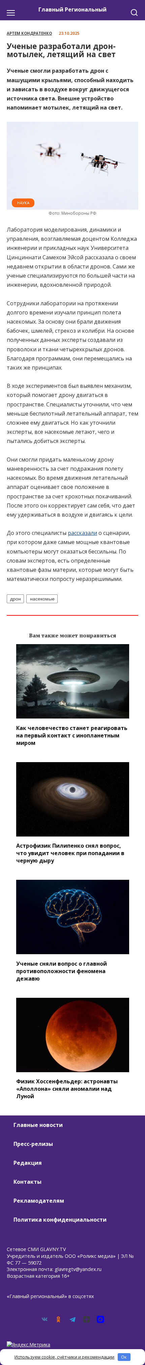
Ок (124, 1357)
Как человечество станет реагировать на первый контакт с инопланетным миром (71, 735)
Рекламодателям (38, 1200)
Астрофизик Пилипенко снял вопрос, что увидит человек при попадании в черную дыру (70, 853)
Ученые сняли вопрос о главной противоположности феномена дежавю (61, 971)
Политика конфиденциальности (60, 1219)
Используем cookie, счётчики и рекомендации (64, 1357)
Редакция (27, 1163)
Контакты (27, 1181)
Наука (23, 202)
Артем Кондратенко (29, 33)
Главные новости (38, 1125)
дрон (15, 599)
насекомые (42, 599)
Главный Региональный (72, 9)
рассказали (82, 533)
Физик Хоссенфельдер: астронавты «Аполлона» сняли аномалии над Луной (67, 1089)
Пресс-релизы (33, 1144)
